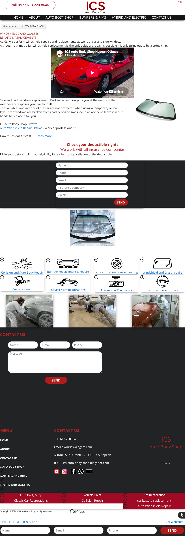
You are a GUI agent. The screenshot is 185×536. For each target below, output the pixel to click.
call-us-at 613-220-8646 (30, 5)
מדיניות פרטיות (31, 522)
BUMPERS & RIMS (92, 17)
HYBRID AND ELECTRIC (129, 17)
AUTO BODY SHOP (60, 17)
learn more (44, 136)
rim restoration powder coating (116, 272)
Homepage (9, 26)
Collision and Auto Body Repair (22, 273)
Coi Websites (174, 522)
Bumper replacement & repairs (68, 272)
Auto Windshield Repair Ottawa (21, 128)
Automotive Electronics (116, 290)
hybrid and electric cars (162, 290)
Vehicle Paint (22, 289)
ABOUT (34, 17)
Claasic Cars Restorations (68, 290)
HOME (18, 17)
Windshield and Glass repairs (162, 273)
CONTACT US (161, 17)
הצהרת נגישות (10, 522)
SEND (121, 202)
